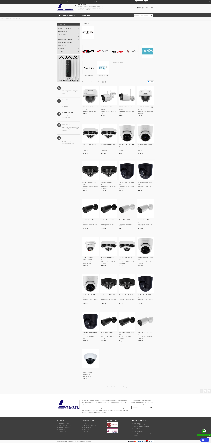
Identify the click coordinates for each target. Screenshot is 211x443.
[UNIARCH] (147, 51)
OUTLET (60, 51)
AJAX (84, 423)
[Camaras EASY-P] (103, 67)
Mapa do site (62, 429)
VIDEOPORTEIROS (63, 37)
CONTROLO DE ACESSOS (65, 40)
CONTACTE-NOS (82, 4)
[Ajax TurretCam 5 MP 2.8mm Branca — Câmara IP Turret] (127, 133)
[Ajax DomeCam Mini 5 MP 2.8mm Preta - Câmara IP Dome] (108, 170)
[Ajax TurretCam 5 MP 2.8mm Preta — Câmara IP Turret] (127, 170)
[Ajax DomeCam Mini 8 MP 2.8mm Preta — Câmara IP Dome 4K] (127, 283)
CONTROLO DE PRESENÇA (65, 42)
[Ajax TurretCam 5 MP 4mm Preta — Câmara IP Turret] (145, 170)
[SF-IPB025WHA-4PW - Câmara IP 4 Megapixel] (108, 95)
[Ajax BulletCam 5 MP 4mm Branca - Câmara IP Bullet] (127, 208)
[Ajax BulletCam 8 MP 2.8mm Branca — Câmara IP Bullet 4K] (145, 321)
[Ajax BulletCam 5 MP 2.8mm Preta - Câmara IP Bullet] (108, 208)
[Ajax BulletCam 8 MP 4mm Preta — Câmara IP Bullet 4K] (108, 321)
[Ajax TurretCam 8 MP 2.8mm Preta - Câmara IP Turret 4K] (145, 283)
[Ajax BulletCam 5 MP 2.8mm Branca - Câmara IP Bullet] (145, 208)
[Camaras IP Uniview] (117, 51)
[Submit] (151, 407)
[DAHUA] (88, 51)
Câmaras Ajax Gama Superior (118, 62)
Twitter (205, 391)
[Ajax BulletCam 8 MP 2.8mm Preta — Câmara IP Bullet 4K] (127, 321)
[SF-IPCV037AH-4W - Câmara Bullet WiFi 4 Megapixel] (127, 95)
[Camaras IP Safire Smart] (132, 51)
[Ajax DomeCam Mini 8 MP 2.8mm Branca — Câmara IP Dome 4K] (127, 246)
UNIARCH (147, 59)
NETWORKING (62, 34)
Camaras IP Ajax (88, 75)
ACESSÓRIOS (61, 48)
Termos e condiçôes (64, 423)
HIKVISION (103, 59)
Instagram (209, 391)
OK (146, 1)
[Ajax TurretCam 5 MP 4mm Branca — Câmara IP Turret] (145, 133)
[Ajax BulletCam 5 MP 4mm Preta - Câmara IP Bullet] (90, 208)
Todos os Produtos (68, 15)
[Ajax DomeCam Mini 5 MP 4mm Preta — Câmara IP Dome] (90, 170)
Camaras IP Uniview (118, 59)
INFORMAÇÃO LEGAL (84, 15)
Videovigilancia (63, 31)
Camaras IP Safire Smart (132, 59)
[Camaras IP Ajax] (88, 67)
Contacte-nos (62, 431)
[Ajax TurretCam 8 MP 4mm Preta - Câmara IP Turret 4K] (90, 321)
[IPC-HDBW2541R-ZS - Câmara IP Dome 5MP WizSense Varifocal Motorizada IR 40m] (90, 358)
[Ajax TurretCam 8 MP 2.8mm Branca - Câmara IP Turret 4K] (145, 246)
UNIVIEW (85, 431)
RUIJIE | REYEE (87, 427)
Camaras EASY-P (103, 75)
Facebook (201, 391)
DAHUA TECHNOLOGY (89, 425)
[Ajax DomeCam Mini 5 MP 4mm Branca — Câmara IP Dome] (90, 133)
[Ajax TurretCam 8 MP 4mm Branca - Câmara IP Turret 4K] (90, 283)
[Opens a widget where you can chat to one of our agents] (204, 440)
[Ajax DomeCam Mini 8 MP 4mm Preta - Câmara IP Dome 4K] (108, 283)
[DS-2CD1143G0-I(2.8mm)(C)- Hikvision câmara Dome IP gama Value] (145, 95)
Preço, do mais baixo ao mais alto (91, 82)
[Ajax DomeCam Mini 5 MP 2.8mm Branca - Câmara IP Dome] (108, 133)
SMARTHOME (62, 45)
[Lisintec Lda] (65, 7)
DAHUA (88, 59)
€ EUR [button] (151, 7)
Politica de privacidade (64, 425)
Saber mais (139, 1)
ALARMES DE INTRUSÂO (64, 28)
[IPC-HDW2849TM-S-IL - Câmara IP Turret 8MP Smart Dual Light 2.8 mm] (90, 246)
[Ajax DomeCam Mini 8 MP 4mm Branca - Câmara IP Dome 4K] (108, 246)
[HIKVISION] (103, 51)
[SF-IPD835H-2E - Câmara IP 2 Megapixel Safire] (90, 95)
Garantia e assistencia (64, 427)
